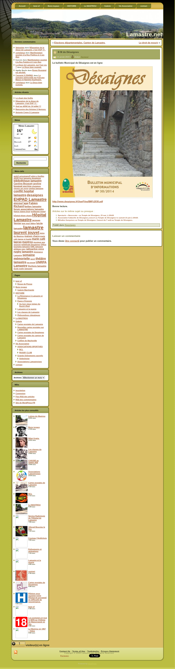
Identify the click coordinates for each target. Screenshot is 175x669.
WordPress (92, 664)
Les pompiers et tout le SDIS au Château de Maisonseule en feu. (37, 621)
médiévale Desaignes (30, 245)
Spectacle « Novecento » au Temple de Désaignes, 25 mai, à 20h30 (86, 215)
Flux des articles (25, 397)
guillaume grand (38, 211)
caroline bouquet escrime (27, 184)
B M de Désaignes (68, 52)
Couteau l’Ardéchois (37, 538)
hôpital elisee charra (23, 216)
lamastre (33, 227)
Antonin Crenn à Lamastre (27, 112)
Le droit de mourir (148, 42)
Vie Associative (22, 344)
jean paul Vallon (29, 223)
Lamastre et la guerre (26, 309)
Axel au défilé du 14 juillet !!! (28, 106)
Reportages (70, 225)
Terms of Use (78, 651)
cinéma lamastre (36, 188)
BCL (21, 349)
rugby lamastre (23, 251)
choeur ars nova (21, 188)
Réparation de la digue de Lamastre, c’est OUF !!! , (31, 49)
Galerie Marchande (25, 290)
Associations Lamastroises (29, 362)
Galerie (19, 321)
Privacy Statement (110, 651)
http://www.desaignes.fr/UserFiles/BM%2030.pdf (77, 201)
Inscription (20, 390)
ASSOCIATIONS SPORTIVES (30, 347)
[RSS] (15, 652)
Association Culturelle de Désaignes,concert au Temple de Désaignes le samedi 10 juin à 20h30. (98, 218)
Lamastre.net (144, 34)
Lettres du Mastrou (36, 416)
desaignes (35, 195)
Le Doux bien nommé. (32, 67)
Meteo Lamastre (26, 126)
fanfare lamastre (32, 206)
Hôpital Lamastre (30, 217)
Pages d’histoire (24, 301)
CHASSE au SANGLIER (33, 462)
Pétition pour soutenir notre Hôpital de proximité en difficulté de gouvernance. (37, 598)
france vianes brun (22, 211)
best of (19, 281)
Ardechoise (24, 359)
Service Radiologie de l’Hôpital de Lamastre (36, 518)
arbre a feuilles (37, 176)
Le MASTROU (22, 318)
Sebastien (20, 48)
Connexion (20, 393)
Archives (17, 378)
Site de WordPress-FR (25, 403)
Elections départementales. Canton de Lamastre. (79, 42)
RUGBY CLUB (25, 353)
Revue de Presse (24, 284)
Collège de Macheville (27, 341)
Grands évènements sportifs (30, 356)
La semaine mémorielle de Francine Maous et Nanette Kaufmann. (30, 77)
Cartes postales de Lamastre (30, 324)
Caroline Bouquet (23, 183)
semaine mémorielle (24, 256)
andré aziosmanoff (22, 176)
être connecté (72, 241)
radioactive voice (35, 249)
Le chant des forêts (24, 98)
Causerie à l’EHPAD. (24, 75)
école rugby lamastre (23, 269)
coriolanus (20, 53)
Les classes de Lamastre (28, 312)
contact (19, 365)
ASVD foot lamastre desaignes (27, 178)
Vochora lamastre (37, 266)
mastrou (27, 242)
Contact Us (65, 651)
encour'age (21, 203)
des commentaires (26, 400)
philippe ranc (19, 249)
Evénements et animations (35, 550)
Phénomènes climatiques (28, 315)
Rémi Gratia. (33, 438)
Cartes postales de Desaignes (30, 332)
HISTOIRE (20, 293)
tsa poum (31, 262)
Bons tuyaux (21, 287)
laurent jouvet (26, 232)
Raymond (84, 57)
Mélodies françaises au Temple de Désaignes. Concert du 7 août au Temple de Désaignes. (95, 220)
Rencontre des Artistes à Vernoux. (31, 109)
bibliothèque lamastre (28, 180)
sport (32, 259)
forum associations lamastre (29, 209)
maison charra (32, 236)
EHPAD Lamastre (30, 199)
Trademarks (93, 651)
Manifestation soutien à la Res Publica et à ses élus (30, 55)
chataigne (36, 186)
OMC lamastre (36, 247)
